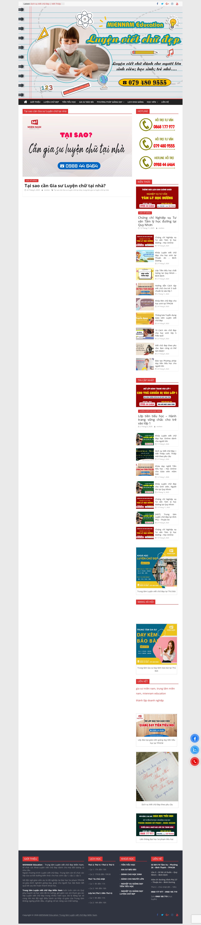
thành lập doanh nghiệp (150, 700)
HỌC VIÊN (151, 102)
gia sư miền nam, (146, 688)
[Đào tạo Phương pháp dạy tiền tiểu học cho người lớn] (145, 359)
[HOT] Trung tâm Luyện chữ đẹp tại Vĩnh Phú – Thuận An (165, 517)
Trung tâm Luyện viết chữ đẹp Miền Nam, (64, 864)
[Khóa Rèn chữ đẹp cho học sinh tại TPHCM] (145, 299)
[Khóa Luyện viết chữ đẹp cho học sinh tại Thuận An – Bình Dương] (145, 251)
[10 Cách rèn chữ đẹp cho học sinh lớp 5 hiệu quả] (145, 329)
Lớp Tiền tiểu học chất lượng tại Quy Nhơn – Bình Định (165, 273)
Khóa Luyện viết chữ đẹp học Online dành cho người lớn (44, 3)
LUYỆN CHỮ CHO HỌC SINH (150, 411)
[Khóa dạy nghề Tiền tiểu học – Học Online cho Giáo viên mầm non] (145, 465)
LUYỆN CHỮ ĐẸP (51, 102)
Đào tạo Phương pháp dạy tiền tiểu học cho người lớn (165, 363)
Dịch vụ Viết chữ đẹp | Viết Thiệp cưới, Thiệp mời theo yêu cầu (165, 454)
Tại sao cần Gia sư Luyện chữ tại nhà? (65, 185)
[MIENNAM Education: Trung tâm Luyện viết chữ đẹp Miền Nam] (26, 102)
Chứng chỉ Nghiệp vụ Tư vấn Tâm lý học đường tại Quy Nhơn (157, 221)
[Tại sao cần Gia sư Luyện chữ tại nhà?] (77, 117)
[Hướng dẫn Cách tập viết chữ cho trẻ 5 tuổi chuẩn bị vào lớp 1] (145, 284)
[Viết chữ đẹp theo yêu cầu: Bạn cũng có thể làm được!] (145, 344)
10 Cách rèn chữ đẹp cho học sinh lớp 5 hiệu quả (165, 333)
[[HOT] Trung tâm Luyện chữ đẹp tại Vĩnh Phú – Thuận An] (145, 513)
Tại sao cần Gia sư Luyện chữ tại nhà (68, 190)
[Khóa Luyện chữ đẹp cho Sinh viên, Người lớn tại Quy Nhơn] (145, 482)
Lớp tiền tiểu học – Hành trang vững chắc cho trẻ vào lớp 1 (157, 419)
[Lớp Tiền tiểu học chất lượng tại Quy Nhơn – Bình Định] (145, 269)
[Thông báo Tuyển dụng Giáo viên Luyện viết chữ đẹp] (145, 314)
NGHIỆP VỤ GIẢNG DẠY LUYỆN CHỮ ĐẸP (131, 892)
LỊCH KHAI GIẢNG (136, 102)
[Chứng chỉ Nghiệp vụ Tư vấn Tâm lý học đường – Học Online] (145, 236)
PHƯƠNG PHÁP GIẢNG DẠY (109, 102)
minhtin (47, 190)
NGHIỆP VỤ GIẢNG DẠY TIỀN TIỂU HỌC (131, 885)
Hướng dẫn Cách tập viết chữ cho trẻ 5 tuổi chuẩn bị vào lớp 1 (165, 288)
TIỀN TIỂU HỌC (69, 102)
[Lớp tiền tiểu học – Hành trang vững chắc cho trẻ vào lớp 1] (157, 386)
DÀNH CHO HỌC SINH (131, 874)
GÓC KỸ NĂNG (31, 180)
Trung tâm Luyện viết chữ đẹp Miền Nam (42, 890)
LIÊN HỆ (165, 102)
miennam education (154, 693)
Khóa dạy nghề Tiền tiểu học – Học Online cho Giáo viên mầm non (165, 470)
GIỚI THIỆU (35, 102)
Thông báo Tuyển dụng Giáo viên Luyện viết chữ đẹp (165, 318)
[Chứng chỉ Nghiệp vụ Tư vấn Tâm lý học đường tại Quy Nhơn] (157, 188)
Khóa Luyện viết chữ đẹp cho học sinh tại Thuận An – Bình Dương (165, 256)
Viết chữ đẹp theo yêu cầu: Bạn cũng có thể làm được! (165, 348)
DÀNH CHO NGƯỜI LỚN (132, 879)
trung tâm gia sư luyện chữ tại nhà (96, 190)
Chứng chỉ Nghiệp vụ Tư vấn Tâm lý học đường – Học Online (165, 240)
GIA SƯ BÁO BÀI (86, 102)
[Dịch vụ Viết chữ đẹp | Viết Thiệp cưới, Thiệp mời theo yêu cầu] (145, 449)
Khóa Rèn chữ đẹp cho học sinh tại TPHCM (165, 302)
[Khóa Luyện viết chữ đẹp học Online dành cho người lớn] (145, 434)
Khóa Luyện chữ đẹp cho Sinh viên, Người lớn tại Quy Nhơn (165, 486)
